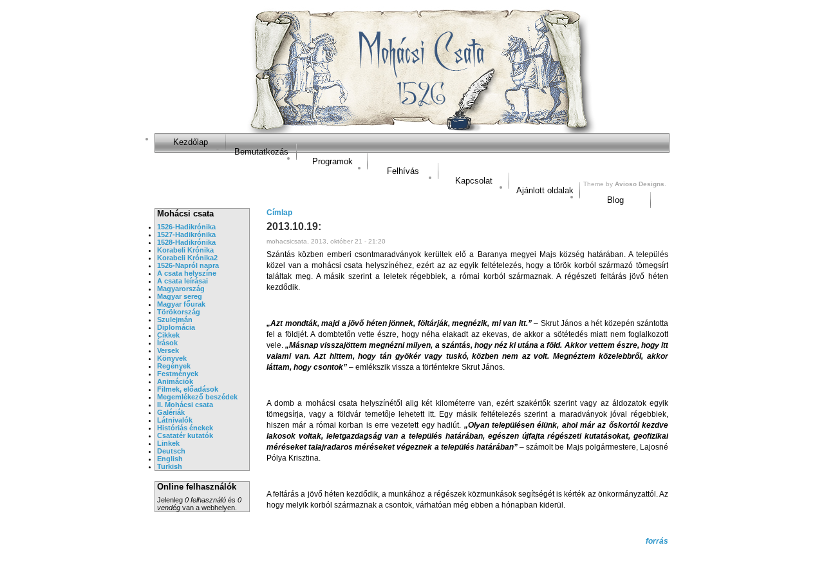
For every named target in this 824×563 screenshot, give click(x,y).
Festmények (177, 373)
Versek (168, 350)
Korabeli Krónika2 (187, 258)
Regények (174, 366)
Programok (332, 161)
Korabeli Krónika (185, 250)
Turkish (169, 466)
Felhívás (403, 171)
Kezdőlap (190, 142)
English (170, 459)
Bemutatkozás (261, 152)
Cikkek (168, 335)
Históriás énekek (185, 428)
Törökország (178, 312)
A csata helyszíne (186, 273)
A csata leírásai (182, 281)
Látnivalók (174, 420)
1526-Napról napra (188, 265)
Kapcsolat (473, 181)
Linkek (168, 443)
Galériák (171, 412)
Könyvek (172, 358)
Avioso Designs (639, 183)
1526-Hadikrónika (186, 227)
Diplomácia (176, 327)
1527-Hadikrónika (186, 234)
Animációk (175, 381)
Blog (615, 200)
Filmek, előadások (187, 389)
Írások (167, 343)
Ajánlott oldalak (545, 190)
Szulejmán (174, 319)
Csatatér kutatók (185, 435)
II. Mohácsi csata (185, 404)
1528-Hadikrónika (186, 242)
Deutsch (171, 451)
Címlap (279, 212)
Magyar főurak (181, 304)
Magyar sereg (179, 296)
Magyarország (181, 288)
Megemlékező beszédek (197, 397)
